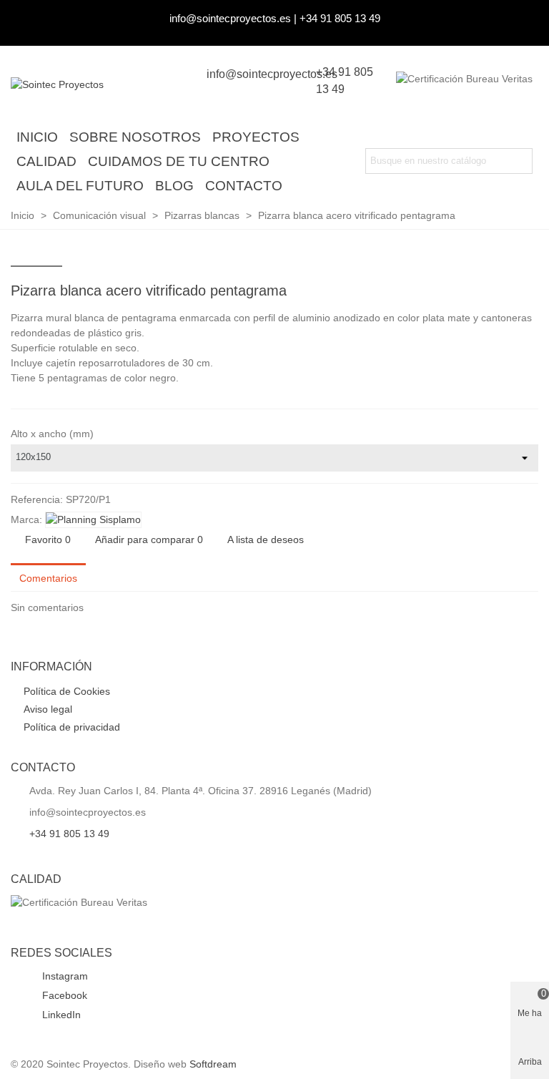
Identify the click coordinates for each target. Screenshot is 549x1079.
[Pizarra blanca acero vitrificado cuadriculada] (504, 292)
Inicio (37, 137)
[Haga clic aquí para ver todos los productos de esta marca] (93, 520)
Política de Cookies (67, 691)
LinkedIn (60, 1014)
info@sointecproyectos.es (230, 18)
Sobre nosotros (135, 137)
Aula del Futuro (80, 185)
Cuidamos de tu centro (178, 161)
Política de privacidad (72, 727)
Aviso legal (48, 709)
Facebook (63, 995)
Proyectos (256, 137)
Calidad (46, 161)
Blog (174, 185)
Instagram (63, 976)
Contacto (243, 185)
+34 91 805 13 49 (340, 18)
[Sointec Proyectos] (89, 85)
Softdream (213, 1064)
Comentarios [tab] (48, 578)
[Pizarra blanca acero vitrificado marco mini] (527, 292)
